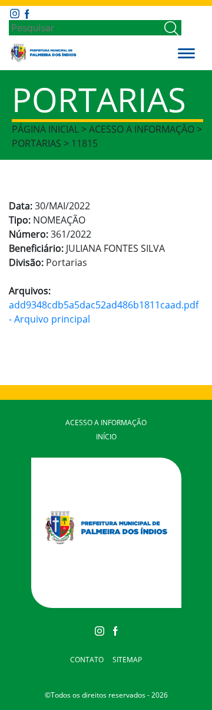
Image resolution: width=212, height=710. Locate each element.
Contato (87, 660)
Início (106, 437)
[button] (186, 52)
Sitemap (127, 660)
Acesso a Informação (106, 423)
